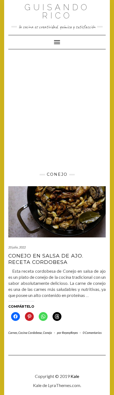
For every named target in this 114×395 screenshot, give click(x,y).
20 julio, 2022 (17, 247)
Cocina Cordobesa (30, 332)
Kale (75, 376)
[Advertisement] (57, 109)
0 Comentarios (92, 332)
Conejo (47, 332)
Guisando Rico (57, 11)
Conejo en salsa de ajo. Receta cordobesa (45, 259)
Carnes (12, 332)
